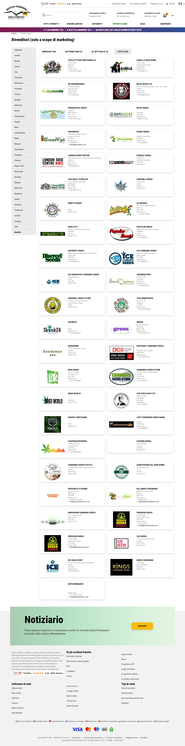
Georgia (17, 100)
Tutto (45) (122, 51)
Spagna (17, 183)
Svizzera (17, 205)
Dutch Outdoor (18, 708)
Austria (17, 55)
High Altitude (17, 713)
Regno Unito (19, 166)
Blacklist (17, 232)
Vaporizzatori (127, 654)
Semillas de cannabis (109, 721)
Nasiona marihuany (128, 721)
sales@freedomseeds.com (148, 525)
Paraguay (18, 155)
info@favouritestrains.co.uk (80, 502)
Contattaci (70, 671)
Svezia (17, 199)
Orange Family (72, 691)
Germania (18, 105)
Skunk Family (71, 696)
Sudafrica (18, 194)
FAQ (68, 666)
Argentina (18, 50)
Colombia (18, 78)
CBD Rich (15, 698)
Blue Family (16, 693)
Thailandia (18, 210)
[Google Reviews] (61, 4)
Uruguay (17, 221)
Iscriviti (142, 625)
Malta (16, 138)
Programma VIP (127, 664)
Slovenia (17, 177)
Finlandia (18, 89)
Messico (17, 144)
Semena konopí (146, 721)
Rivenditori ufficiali (74, 656)
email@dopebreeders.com (79, 597)
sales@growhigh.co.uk (78, 145)
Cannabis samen (58, 721)
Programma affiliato (129, 674)
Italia (16, 127)
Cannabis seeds (41, 721)
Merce (123, 659)
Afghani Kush (17, 688)
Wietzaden (92, 721)
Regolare (125, 703)
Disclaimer (77, 737)
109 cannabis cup (125, 14)
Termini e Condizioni (114, 737)
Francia (17, 94)
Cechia (17, 67)
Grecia (16, 111)
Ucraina (17, 216)
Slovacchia (18, 172)
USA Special (71, 701)
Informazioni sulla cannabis (77, 661)
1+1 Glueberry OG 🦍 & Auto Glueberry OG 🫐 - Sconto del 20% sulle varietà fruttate (92, 30)
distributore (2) (73, 51)
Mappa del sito (132, 737)
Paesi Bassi (18, 149)
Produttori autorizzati (130, 679)
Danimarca (18, 83)
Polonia (17, 160)
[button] (164, 16)
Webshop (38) (49, 51)
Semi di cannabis (128, 688)
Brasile (17, 61)
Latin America (72, 686)
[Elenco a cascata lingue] (181, 4)
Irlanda (17, 122)
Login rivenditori (128, 669)
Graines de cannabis (76, 721)
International (19, 116)
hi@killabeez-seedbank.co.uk (148, 502)
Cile (15, 72)
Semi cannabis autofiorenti (132, 698)
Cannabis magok (163, 721)
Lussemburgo (19, 133)
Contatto (143, 737)
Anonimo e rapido (152, 14)
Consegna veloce (97, 14)
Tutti (16, 227)
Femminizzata (127, 693)
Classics (15, 703)
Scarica (69, 676)
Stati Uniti (18, 188)
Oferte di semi (72, 706)
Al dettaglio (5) (99, 51)
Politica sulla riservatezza (93, 737)
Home (14, 34)
